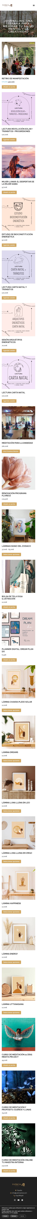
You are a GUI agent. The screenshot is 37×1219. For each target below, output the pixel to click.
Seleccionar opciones (11, 554)
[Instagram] (14, 1200)
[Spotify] (22, 1200)
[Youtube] (18, 1200)
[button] (33, 5)
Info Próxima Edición (10, 451)
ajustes (15, 1213)
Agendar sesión (9, 140)
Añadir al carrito (9, 87)
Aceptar (5, 1216)
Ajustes (22, 1216)
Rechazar (14, 1216)
